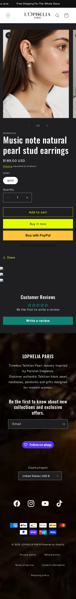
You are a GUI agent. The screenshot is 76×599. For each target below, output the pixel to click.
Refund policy (52, 554)
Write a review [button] (38, 321)
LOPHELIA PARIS (31, 544)
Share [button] (11, 257)
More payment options (38, 245)
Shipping (7, 166)
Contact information (53, 565)
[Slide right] (47, 125)
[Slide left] (29, 125)
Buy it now (38, 224)
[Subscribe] (63, 424)
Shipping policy (40, 575)
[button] (8, 15)
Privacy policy (28, 554)
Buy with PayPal (38, 235)
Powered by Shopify (53, 544)
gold (10, 180)
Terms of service (24, 565)
